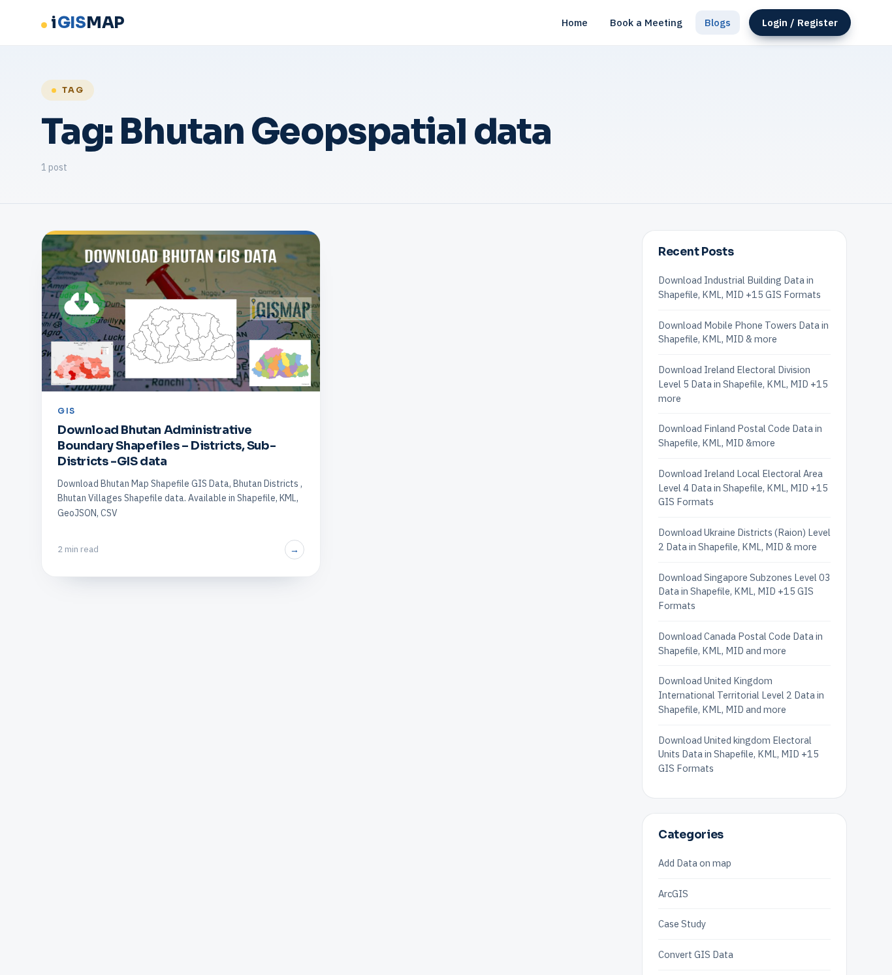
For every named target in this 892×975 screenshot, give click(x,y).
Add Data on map (694, 863)
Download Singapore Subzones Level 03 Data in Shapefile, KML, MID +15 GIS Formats (744, 591)
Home (575, 22)
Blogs (718, 22)
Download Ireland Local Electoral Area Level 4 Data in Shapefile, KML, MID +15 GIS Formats (743, 487)
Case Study (682, 923)
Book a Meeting (646, 22)
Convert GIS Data (695, 954)
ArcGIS (673, 893)
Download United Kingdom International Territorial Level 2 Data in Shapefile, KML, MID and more (741, 695)
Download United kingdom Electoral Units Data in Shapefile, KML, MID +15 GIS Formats (738, 754)
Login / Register (800, 22)
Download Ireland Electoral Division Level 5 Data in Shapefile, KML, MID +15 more (743, 384)
